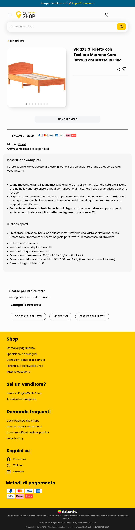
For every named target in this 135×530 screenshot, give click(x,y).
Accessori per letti (28, 316)
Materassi (61, 316)
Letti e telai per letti (36, 149)
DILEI (93, 516)
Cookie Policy (71, 523)
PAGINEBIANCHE (71, 516)
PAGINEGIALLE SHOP (45, 516)
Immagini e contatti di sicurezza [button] (29, 297)
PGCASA (59, 516)
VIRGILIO (18, 516)
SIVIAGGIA (100, 516)
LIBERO (10, 516)
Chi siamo (43, 523)
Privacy (61, 523)
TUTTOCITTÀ (84, 516)
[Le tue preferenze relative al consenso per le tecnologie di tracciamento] (129, 524)
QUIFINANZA (111, 516)
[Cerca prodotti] (121, 26)
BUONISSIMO (123, 516)
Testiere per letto (92, 316)
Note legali (52, 523)
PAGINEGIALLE (29, 516)
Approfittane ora (82, 3)
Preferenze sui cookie (87, 523)
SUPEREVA (67, 519)
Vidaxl (22, 144)
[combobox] (67, 27)
